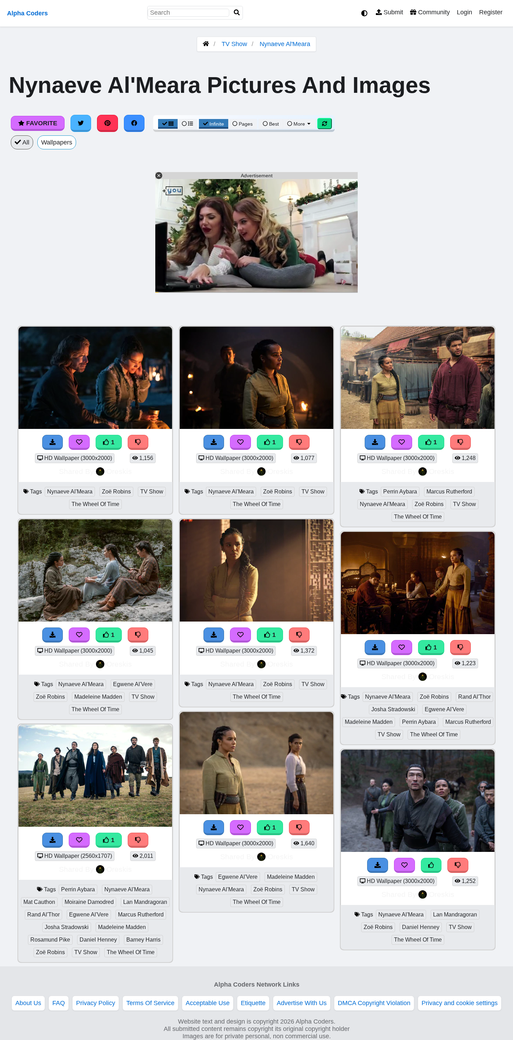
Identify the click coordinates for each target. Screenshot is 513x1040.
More (299, 124)
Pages (246, 124)
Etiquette (253, 1003)
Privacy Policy (95, 1003)
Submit (392, 12)
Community (433, 12)
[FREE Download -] (52, 442)
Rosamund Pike (50, 940)
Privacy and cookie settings (460, 1003)
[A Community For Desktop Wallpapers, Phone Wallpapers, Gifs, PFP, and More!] (206, 43)
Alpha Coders (27, 13)
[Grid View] (168, 124)
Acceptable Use (208, 1003)
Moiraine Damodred (89, 902)
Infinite (216, 124)
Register (491, 12)
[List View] (187, 124)
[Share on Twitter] (80, 123)
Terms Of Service (150, 1003)
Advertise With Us (302, 1003)
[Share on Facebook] (134, 123)
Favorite (40, 123)
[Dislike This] (138, 442)
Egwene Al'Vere (133, 684)
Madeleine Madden (98, 697)
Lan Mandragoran (145, 902)
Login (464, 12)
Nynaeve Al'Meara (285, 43)
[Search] (237, 12)
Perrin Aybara (78, 889)
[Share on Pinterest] (107, 123)
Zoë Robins (116, 492)
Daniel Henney (98, 940)
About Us (28, 1003)
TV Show (234, 43)
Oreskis (119, 471)
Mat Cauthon (39, 902)
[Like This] (431, 865)
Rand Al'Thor (43, 915)
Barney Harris (143, 940)
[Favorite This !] (79, 442)
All (25, 142)
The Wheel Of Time (95, 504)
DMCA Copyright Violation (374, 1003)
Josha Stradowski (67, 927)
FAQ (58, 1003)
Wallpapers (56, 142)
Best (273, 124)
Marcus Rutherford (141, 915)
